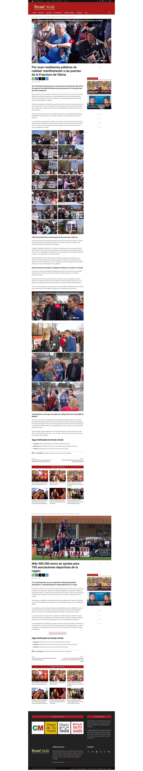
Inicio (34, 12)
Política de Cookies (92, 768)
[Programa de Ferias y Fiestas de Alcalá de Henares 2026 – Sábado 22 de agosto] (75, 476)
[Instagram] (100, 1)
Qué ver (48, 12)
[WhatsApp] (108, 1)
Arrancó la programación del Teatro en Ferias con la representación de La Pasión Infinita (58, 502)
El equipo (48, 1)
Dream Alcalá (34, 16)
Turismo (79, 12)
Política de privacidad (81, 768)
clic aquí (67, 443)
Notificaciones (59, 1)
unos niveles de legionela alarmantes (60, 260)
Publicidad (53, 1)
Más (86, 12)
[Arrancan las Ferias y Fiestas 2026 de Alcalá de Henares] (58, 476)
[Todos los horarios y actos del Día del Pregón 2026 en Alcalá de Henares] (40, 476)
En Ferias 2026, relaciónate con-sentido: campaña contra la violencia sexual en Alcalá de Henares (75, 502)
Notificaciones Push (101, 768)
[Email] (43, 78)
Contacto (65, 1)
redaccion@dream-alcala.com (72, 762)
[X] (105, 1)
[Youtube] (110, 1)
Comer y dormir (68, 12)
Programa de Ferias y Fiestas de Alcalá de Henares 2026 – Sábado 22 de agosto (75, 484)
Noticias (40, 12)
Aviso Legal (73, 768)
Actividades (57, 12)
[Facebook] (98, 1)
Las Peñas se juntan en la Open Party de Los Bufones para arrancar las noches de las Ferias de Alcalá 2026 (39, 502)
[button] (109, 13)
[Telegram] (103, 1)
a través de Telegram (65, 453)
